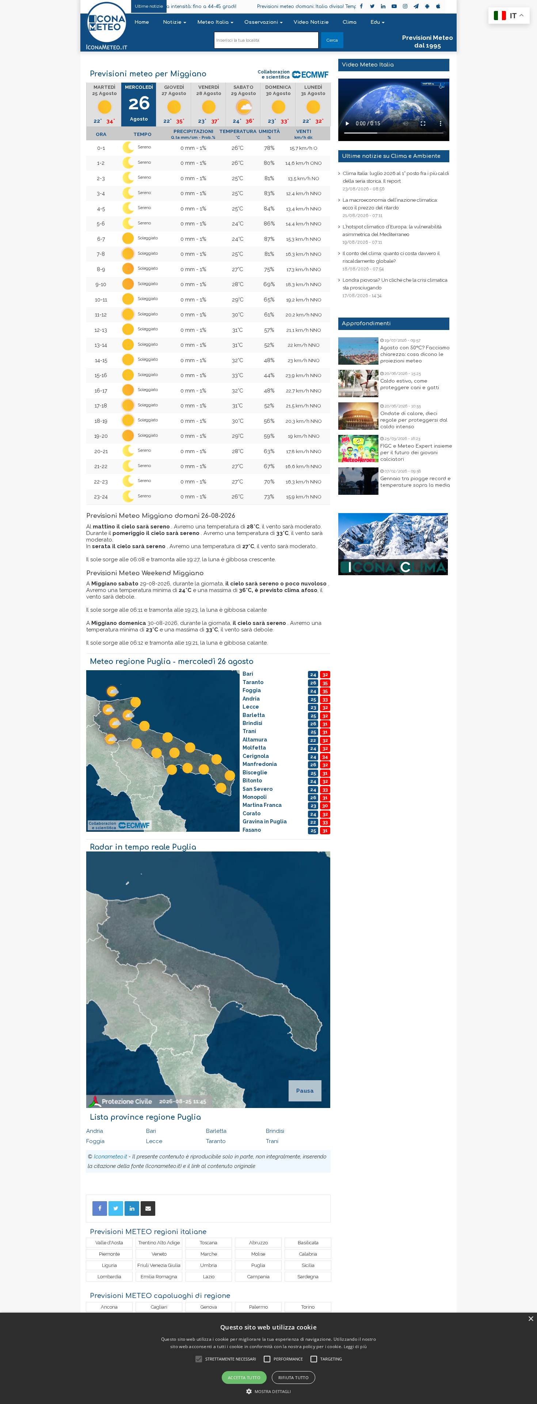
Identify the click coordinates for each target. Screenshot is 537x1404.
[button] (268, 1391)
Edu (375, 22)
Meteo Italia (213, 22)
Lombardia (109, 1276)
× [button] (530, 1319)
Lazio (208, 1276)
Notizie (172, 22)
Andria (94, 1131)
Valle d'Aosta (109, 1242)
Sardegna (308, 1276)
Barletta (216, 1131)
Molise (258, 1254)
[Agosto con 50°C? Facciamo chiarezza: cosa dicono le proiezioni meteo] (358, 351)
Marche (209, 1254)
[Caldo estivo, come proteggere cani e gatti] (358, 383)
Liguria (109, 1265)
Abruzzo (258, 1242)
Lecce (154, 1141)
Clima (350, 22)
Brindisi (275, 1131)
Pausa (305, 1091)
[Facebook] (99, 1208)
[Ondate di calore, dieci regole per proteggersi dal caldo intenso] (358, 416)
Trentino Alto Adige (159, 1242)
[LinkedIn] (132, 1208)
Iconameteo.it (110, 1156)
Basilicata (308, 1242)
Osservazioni (261, 22)
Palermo (258, 1307)
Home (141, 22)
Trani (272, 1141)
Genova (209, 1307)
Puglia (258, 1265)
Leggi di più (355, 1346)
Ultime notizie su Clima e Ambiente (391, 156)
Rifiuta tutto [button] (293, 1377)
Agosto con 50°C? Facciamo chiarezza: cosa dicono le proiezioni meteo (415, 354)
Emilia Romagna (159, 1276)
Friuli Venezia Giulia (158, 1265)
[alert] (268, 1358)
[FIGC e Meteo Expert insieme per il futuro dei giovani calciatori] (358, 448)
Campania (258, 1276)
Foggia (95, 1141)
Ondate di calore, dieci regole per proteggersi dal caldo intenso (414, 420)
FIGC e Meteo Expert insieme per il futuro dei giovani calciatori (416, 453)
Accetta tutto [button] (244, 1377)
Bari (151, 1131)
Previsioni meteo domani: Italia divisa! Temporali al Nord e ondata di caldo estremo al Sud (313, 6)
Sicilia (308, 1265)
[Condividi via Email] (148, 1208)
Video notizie (311, 22)
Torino (308, 1307)
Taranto (216, 1141)
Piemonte (109, 1254)
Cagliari (159, 1307)
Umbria (208, 1265)
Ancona (109, 1307)
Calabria (308, 1254)
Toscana (208, 1242)
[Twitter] (115, 1208)
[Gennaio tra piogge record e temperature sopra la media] (358, 481)
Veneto (159, 1254)
